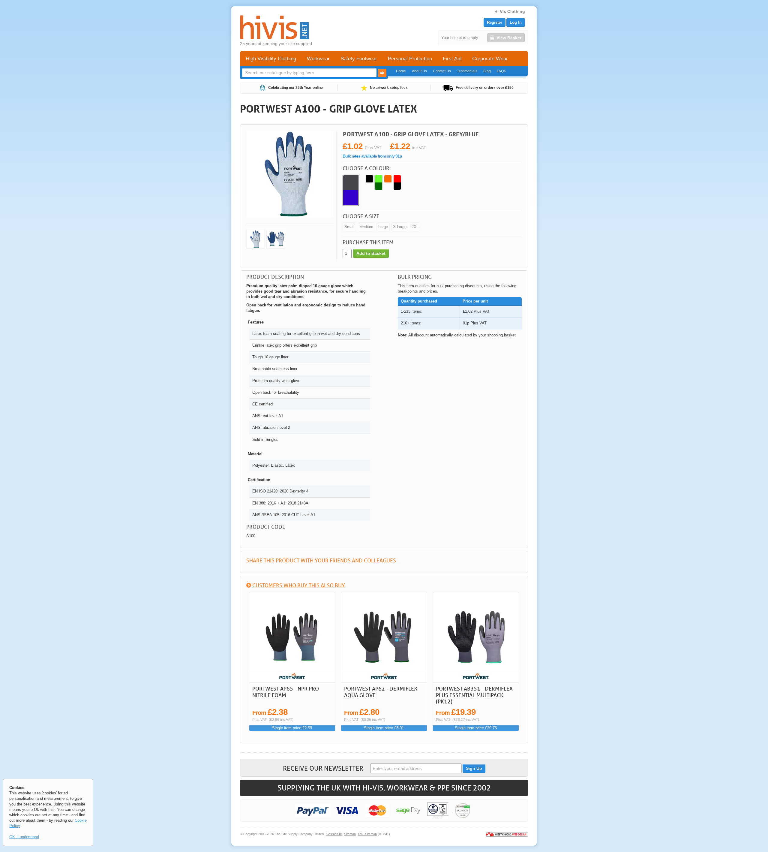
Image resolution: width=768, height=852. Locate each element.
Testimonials (467, 71)
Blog (487, 71)
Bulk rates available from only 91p (372, 156)
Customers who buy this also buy (298, 585)
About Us (419, 71)
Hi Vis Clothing (509, 11)
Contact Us (442, 71)
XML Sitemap (367, 834)
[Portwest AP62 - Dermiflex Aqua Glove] (384, 637)
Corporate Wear (490, 59)
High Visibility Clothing (271, 59)
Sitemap (350, 834)
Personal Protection (410, 59)
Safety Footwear (358, 59)
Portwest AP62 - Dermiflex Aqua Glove (380, 691)
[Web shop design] (507, 834)
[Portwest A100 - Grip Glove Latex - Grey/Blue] (256, 239)
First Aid (452, 59)
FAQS (501, 71)
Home (401, 71)
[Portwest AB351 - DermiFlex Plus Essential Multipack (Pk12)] (476, 637)
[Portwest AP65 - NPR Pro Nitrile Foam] (292, 637)
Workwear (318, 59)
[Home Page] (274, 27)
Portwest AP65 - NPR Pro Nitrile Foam (285, 691)
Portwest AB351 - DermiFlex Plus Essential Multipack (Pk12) (474, 695)
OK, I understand (24, 837)
